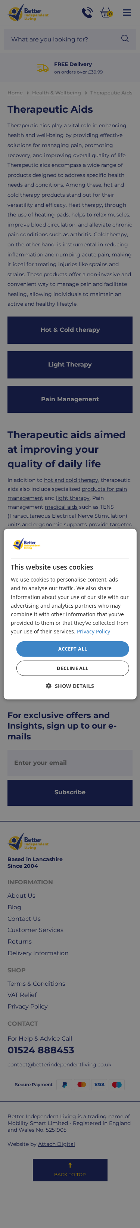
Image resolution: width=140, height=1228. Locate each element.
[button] (70, 685)
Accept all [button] (72, 648)
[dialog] (69, 614)
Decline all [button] (72, 667)
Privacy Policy (93, 631)
